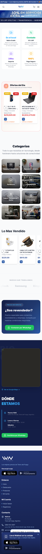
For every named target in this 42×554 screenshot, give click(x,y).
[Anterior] (6, 108)
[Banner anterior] (3, 14)
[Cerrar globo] (37, 531)
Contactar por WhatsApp (21, 328)
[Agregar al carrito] (5, 119)
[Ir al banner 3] (22, 16)
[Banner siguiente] (39, 14)
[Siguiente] (36, 108)
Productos (6, 490)
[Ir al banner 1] (18, 16)
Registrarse (7, 507)
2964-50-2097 (10, 525)
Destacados (7, 487)
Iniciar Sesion (7, 503)
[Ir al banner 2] (19, 16)
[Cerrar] (38, 534)
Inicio (5, 484)
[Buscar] (3, 7)
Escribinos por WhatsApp (16, 435)
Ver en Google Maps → (12, 389)
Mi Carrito (6, 494)
